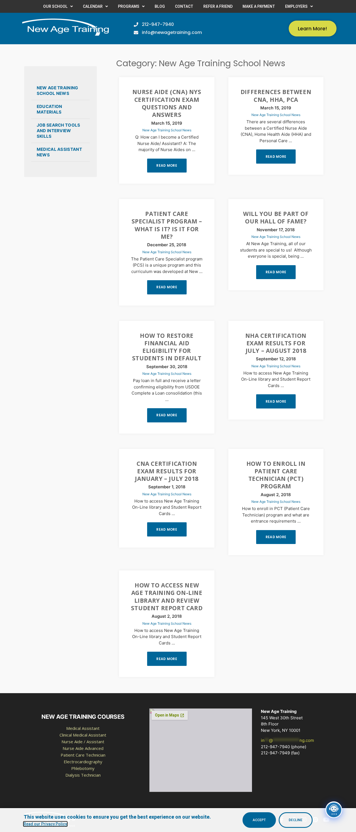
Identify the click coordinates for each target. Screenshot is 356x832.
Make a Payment (259, 6)
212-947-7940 (275, 746)
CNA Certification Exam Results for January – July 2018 (166, 471)
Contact (184, 6)
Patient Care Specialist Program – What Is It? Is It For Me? (167, 225)
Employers (296, 6)
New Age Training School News (57, 90)
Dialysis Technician (83, 775)
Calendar (93, 6)
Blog (160, 6)
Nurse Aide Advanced (83, 748)
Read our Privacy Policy (45, 824)
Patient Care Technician (83, 755)
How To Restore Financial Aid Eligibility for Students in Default (166, 347)
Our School (55, 6)
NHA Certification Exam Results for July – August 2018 (275, 343)
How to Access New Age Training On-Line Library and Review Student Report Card (166, 596)
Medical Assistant (83, 728)
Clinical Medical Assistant (83, 735)
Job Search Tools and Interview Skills (58, 130)
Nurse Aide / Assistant (82, 741)
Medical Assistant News (59, 152)
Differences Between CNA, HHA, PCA (276, 95)
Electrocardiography (83, 761)
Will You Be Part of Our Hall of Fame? (275, 217)
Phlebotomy (83, 768)
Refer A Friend (218, 6)
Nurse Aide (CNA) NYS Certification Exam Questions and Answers (166, 103)
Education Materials (49, 109)
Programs (128, 6)
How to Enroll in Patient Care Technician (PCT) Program (276, 475)
